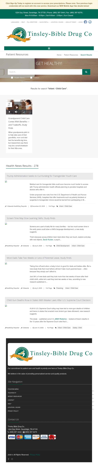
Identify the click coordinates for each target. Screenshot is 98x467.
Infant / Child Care (65, 206)
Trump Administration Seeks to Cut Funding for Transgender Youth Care (42, 175)
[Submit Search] (86, 72)
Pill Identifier (32, 22)
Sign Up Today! (71, 22)
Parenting (59, 288)
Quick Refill (44, 22)
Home (59, 55)
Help (23, 22)
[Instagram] (90, 22)
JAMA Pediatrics (61, 319)
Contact (11, 400)
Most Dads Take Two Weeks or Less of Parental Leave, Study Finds (39, 257)
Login (80, 22)
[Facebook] (85, 22)
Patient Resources (71, 55)
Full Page (52, 206)
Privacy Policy (13, 411)
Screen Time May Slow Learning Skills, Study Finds (31, 218)
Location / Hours (57, 22)
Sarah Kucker (48, 239)
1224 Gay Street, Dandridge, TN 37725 (30, 12)
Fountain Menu (13, 389)
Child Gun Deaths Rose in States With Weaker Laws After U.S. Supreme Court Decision (48, 300)
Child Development (62, 246)
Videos (36, 77)
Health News (19, 77)
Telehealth (12, 393)
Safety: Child (77, 327)
